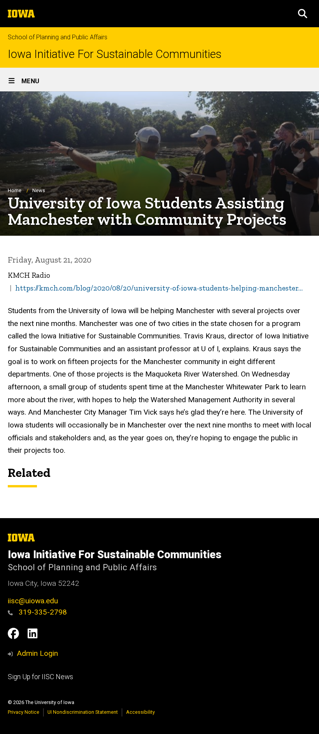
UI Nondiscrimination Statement (82, 712)
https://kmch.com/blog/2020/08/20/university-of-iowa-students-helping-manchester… (159, 288)
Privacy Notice (23, 712)
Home (14, 190)
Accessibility (140, 712)
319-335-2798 (42, 612)
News (38, 190)
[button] (302, 13)
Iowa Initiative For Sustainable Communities (114, 54)
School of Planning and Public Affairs (57, 37)
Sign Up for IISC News (40, 677)
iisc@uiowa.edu (33, 600)
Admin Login (37, 653)
